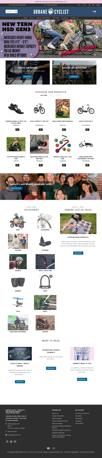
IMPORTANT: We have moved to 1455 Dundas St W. (51, 1)
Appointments (57, 418)
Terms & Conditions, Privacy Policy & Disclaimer (61, 436)
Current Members (58, 416)
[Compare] (89, 5)
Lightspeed (75, 452)
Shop (31, 18)
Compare (79, 421)
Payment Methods (58, 433)
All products (80, 423)
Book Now (27, 76)
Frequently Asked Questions (61, 430)
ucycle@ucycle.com (14, 435)
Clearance (64, 18)
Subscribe (74, 76)
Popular (58, 95)
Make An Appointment (43, 18)
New (51, 95)
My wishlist (79, 418)
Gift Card (56, 18)
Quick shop (17, 120)
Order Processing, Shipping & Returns (61, 426)
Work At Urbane (57, 423)
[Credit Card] (48, 448)
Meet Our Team (16, 188)
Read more (78, 253)
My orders (79, 416)
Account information (82, 413)
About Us (55, 413)
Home (25, 18)
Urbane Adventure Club (60, 421)
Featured (43, 95)
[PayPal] (54, 448)
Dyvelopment (90, 452)
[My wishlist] (93, 5)
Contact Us (74, 18)
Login (98, 5)
